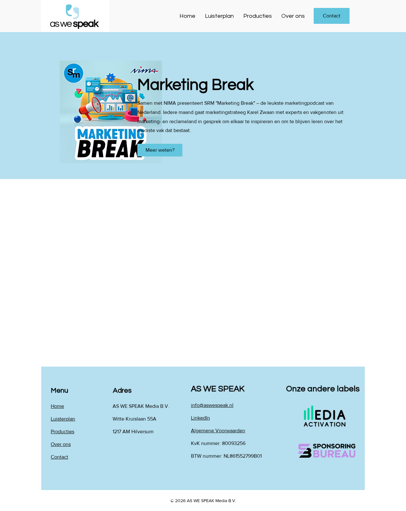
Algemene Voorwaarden (218, 430)
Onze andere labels (323, 389)
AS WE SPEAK (218, 389)
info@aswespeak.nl (212, 405)
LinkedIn (200, 418)
